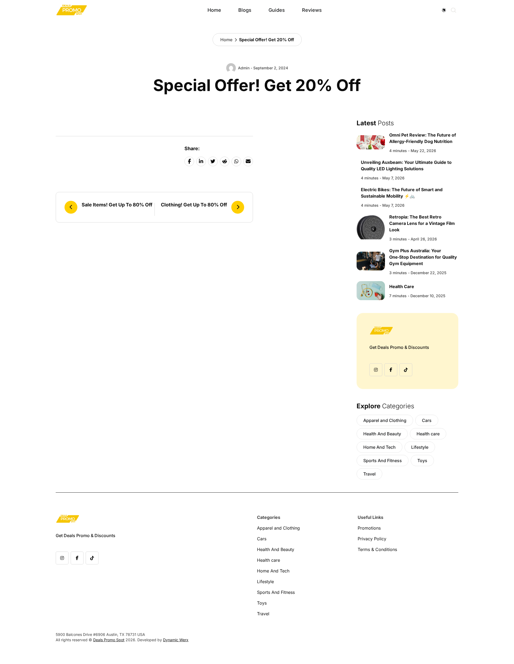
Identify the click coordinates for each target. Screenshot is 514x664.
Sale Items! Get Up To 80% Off (117, 205)
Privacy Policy (372, 538)
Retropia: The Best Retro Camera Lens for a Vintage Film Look (422, 223)
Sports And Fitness (382, 460)
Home (214, 10)
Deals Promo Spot (108, 639)
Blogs (244, 10)
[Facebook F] (390, 369)
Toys (422, 460)
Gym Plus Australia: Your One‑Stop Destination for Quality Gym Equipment (423, 257)
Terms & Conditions (377, 549)
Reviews (312, 10)
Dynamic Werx (175, 639)
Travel (369, 474)
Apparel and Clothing (384, 420)
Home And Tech (379, 447)
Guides (277, 10)
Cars (427, 420)
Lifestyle (419, 447)
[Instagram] (375, 369)
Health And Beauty (382, 433)
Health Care (401, 286)
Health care (428, 433)
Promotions (369, 528)
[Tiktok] (405, 369)
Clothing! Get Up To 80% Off (194, 205)
